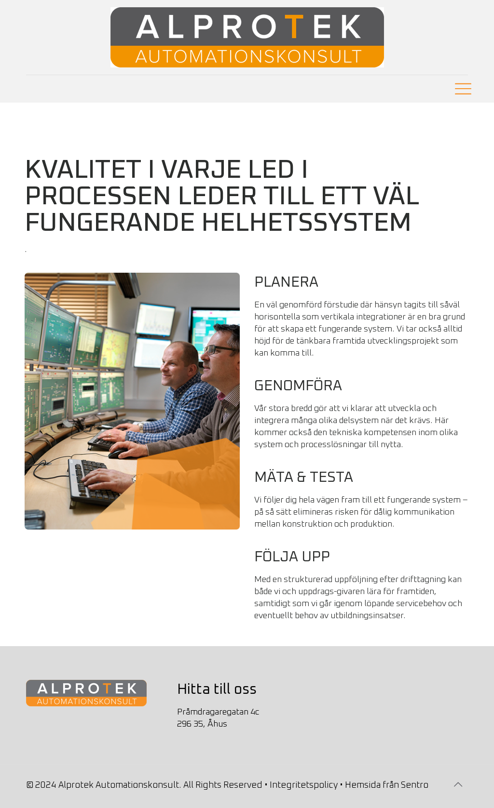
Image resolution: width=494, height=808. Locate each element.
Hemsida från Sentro (386, 785)
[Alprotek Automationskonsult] (247, 37)
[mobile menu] (460, 88)
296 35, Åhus (202, 724)
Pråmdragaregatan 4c (218, 712)
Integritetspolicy (304, 785)
